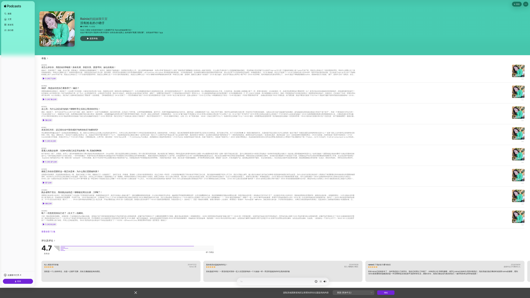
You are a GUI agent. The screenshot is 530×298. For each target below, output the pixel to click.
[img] (12, 6)
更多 (161, 33)
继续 (386, 293)
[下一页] (527, 271)
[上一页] (39, 271)
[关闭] (135, 292)
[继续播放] (320, 281)
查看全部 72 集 (48, 231)
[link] (44, 58)
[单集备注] (316, 281)
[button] (18, 13)
